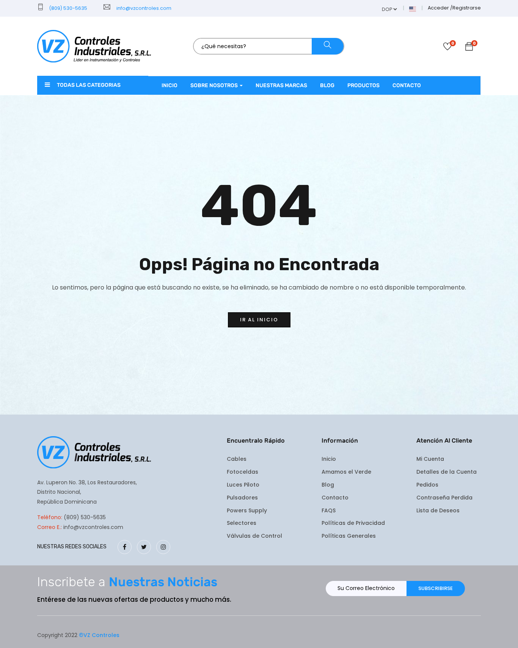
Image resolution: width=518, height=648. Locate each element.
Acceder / (440, 8)
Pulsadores (242, 497)
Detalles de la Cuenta (446, 472)
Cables (236, 459)
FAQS (329, 510)
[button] (469, 47)
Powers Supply (247, 510)
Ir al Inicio (259, 319)
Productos (363, 85)
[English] (413, 8)
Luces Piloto (243, 484)
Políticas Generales (349, 536)
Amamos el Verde (346, 472)
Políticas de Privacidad (353, 523)
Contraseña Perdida (444, 497)
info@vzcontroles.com (142, 8)
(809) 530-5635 (67, 8)
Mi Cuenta (430, 459)
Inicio (169, 85)
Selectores (241, 523)
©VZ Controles (99, 635)
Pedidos (427, 484)
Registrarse (466, 8)
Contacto (406, 85)
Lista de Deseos (438, 510)
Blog (327, 85)
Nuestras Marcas (281, 85)
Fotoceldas (242, 472)
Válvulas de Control (254, 536)
